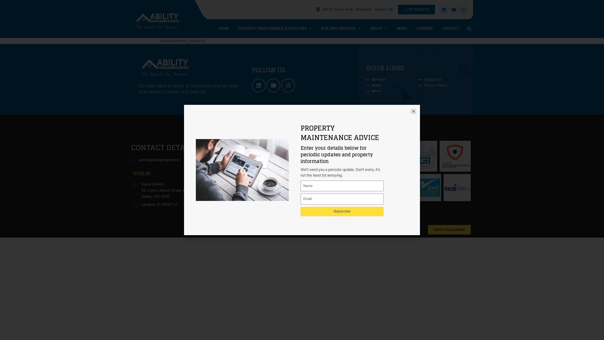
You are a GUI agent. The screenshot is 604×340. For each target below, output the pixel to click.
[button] (413, 111)
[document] (302, 170)
